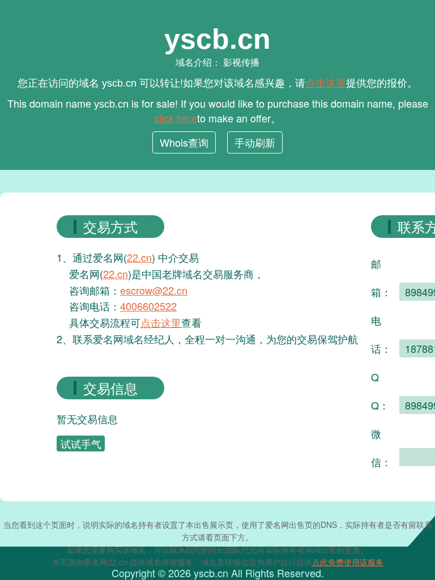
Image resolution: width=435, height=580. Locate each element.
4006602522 (148, 305)
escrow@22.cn (153, 290)
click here (175, 117)
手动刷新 (254, 142)
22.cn (139, 257)
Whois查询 (184, 142)
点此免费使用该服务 (347, 562)
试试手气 (81, 443)
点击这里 (325, 82)
